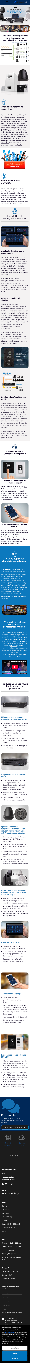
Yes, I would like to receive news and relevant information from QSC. (13, 1321)
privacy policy (9, 1332)
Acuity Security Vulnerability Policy (11, 1258)
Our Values (5, 1213)
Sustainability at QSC (9, 1228)
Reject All (15, 1359)
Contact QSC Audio (8, 1279)
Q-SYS (3, 1174)
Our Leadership (7, 1217)
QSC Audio (5, 1191)
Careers (4, 1220)
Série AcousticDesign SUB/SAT (10, 305)
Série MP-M (5, 139)
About (4, 1202)
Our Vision (5, 1210)
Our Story (5, 1206)
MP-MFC (4, 130)
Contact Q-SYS (7, 1275)
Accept (15, 1353)
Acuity (4, 1231)
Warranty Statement (9, 1254)
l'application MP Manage (13, 533)
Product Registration (9, 1250)
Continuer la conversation (14, 1127)
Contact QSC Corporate (10, 1271)
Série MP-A (5, 143)
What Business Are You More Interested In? (12, 1312)
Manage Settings (15, 1348)
